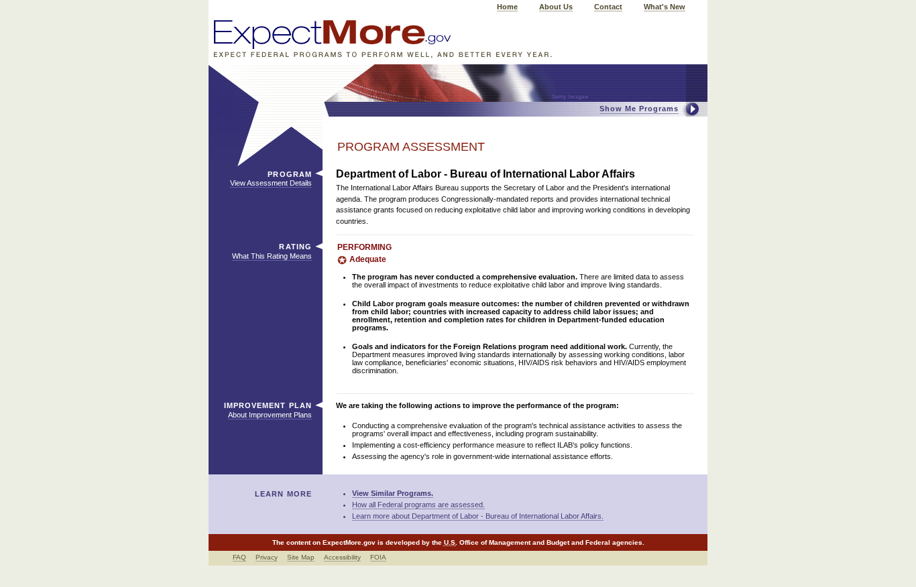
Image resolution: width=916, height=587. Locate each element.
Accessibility (342, 557)
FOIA (378, 557)
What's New (664, 7)
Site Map (300, 557)
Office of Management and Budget (514, 542)
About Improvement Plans (270, 415)
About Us (556, 7)
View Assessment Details (271, 183)
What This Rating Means (272, 256)
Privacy (266, 557)
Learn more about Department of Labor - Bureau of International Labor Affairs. (478, 516)
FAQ (239, 557)
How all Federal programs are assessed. (418, 505)
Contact (608, 7)
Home (507, 7)
